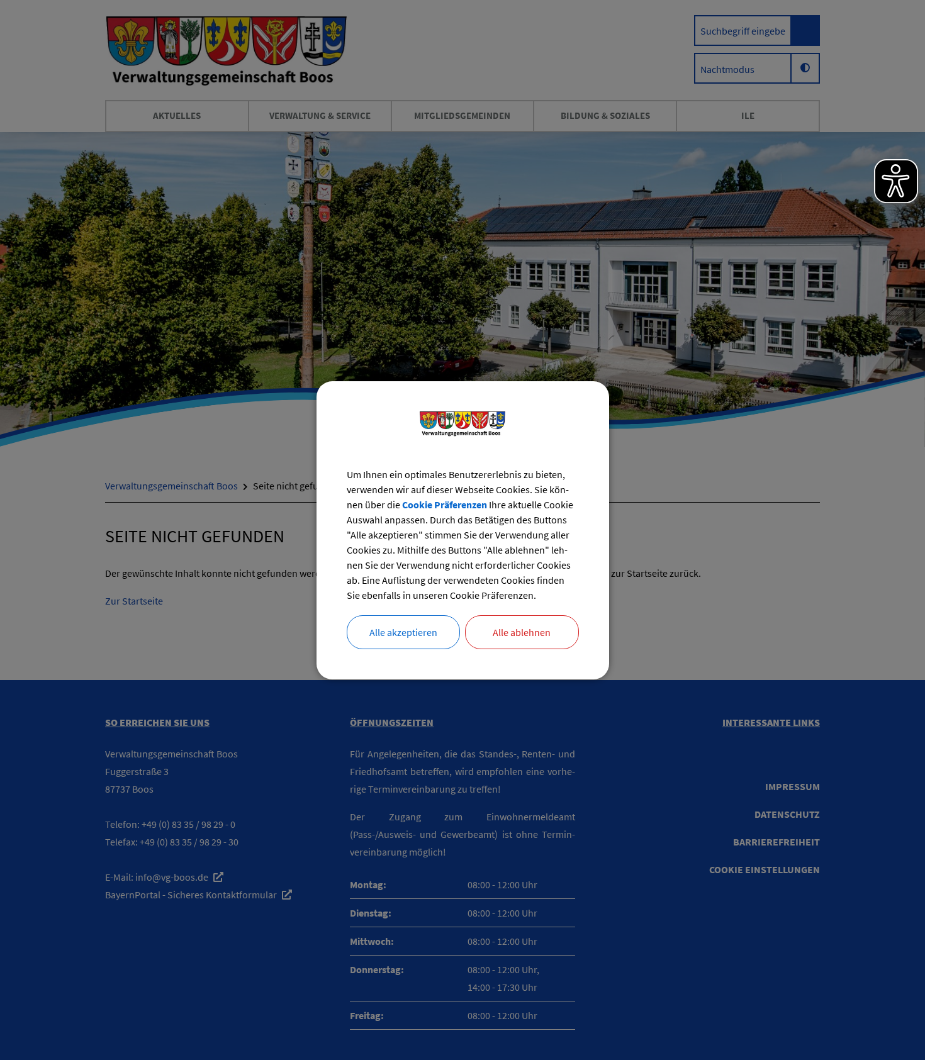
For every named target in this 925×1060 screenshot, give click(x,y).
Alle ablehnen (522, 632)
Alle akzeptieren (403, 632)
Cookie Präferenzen (444, 504)
